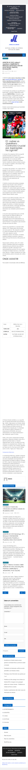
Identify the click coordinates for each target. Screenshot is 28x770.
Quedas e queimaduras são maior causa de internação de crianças (14, 691)
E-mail (5, 632)
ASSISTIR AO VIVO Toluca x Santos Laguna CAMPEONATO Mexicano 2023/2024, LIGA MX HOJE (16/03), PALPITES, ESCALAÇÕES (6, 592)
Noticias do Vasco (14, 25)
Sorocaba (6, 722)
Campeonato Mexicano (11, 79)
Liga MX (19, 79)
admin (14, 71)
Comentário (7, 611)
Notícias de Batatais (9, 10)
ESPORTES (14, 22)
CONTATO (19, 28)
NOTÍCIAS (14, 7)
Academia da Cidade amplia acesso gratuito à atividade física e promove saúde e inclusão (14, 663)
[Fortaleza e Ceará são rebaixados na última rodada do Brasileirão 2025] (14, 496)
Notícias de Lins (20, 10)
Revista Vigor (11, 28)
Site (5, 638)
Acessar (6, 732)
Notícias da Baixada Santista (14, 20)
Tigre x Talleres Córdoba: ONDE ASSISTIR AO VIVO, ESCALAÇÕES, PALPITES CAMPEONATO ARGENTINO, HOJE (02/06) (13, 568)
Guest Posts (14, 31)
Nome (5, 626)
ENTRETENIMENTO (11, 27)
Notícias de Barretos (14, 18)
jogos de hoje (15, 102)
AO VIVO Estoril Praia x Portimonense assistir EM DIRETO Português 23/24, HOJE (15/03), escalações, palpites (23, 592)
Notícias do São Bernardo (14, 23)
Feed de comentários (9, 738)
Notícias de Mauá (14, 15)
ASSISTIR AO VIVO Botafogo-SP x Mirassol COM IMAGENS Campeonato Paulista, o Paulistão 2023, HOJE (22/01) (13, 537)
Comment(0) (7, 73)
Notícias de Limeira (14, 13)
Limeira (6, 715)
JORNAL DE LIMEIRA (14, 44)
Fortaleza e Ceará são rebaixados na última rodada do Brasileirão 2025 (14, 509)
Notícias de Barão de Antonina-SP (14, 17)
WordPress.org (7, 742)
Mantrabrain (22, 748)
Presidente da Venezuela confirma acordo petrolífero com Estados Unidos (14, 669)
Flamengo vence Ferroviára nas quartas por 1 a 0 (14, 675)
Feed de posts (7, 735)
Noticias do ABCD (14, 8)
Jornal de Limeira (14, 12)
